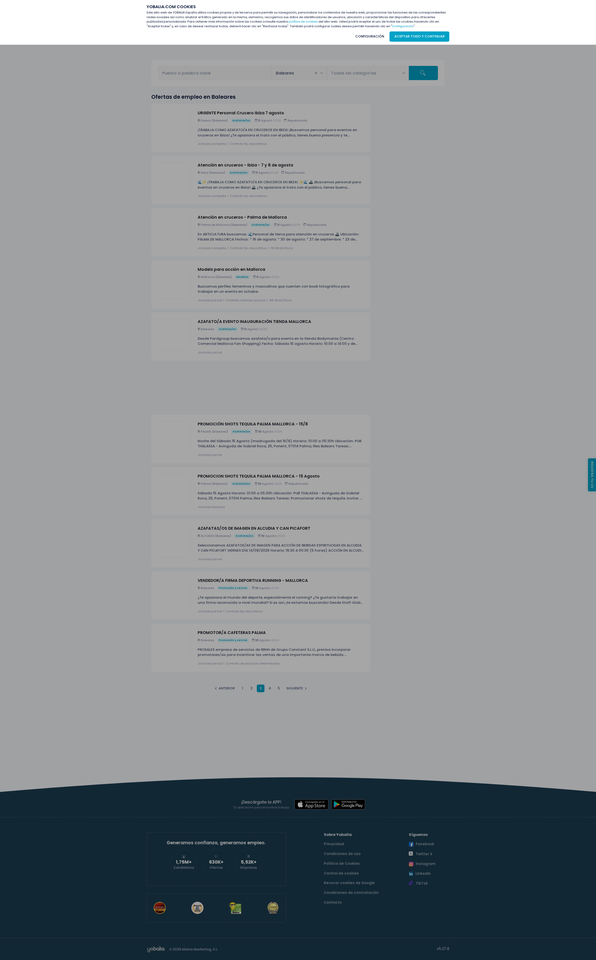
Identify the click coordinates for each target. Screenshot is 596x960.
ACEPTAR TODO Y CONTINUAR (419, 36)
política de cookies (303, 21)
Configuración (403, 26)
